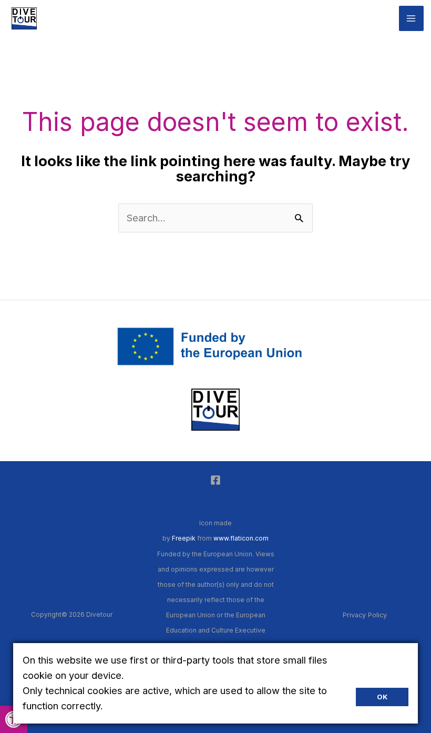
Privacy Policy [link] (365, 615)
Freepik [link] (184, 538)
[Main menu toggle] (411, 18)
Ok (382, 697)
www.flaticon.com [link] (241, 538)
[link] (24, 17)
